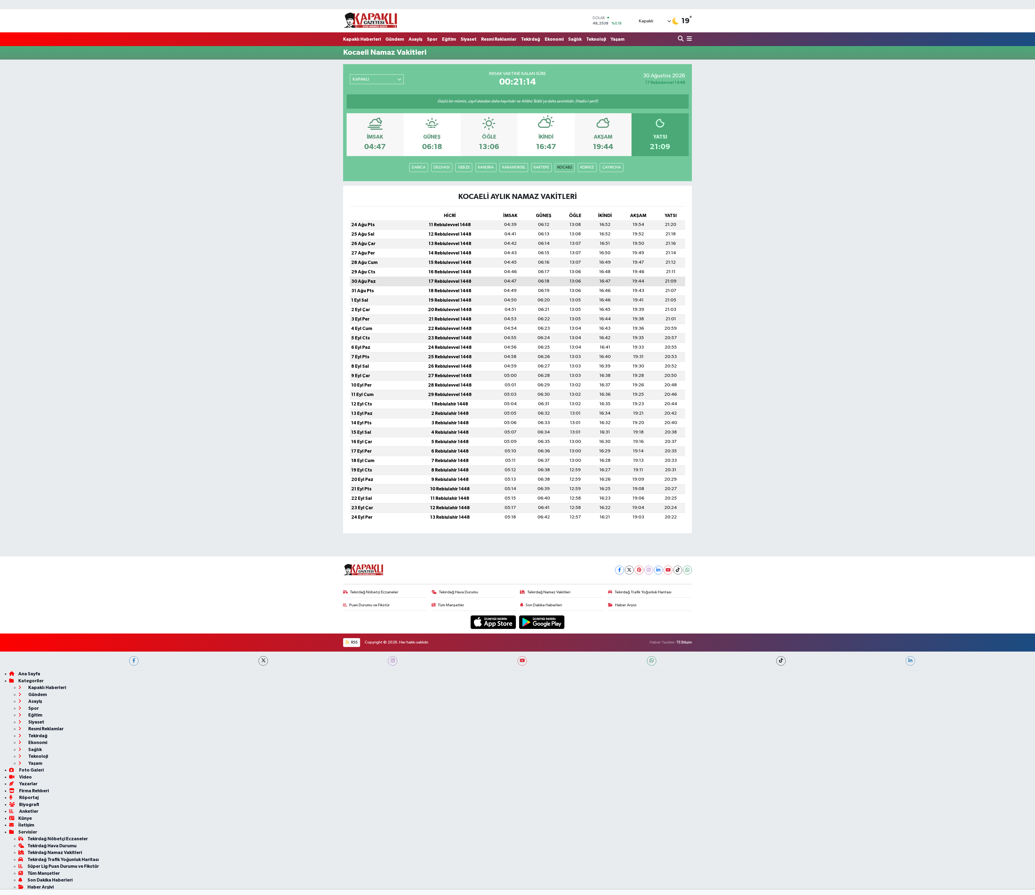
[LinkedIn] (658, 570)
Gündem (394, 39)
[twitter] (263, 661)
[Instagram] (648, 570)
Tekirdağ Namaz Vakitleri (548, 592)
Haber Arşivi (625, 605)
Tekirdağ (530, 39)
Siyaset (469, 39)
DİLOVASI (442, 167)
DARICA (419, 167)
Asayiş (415, 39)
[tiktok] (781, 661)
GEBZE (464, 167)
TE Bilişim (684, 642)
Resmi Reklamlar (498, 39)
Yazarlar (27, 784)
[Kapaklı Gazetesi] (370, 20)
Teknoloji (596, 39)
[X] (629, 570)
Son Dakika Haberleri (544, 605)
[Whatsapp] (687, 570)
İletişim (26, 825)
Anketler (28, 811)
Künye (25, 818)
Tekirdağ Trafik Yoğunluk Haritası (643, 592)
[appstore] (494, 622)
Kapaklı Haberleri (362, 39)
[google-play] (542, 622)
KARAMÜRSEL (514, 167)
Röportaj (28, 797)
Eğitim (449, 39)
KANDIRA (486, 167)
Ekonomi (554, 39)
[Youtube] (668, 570)
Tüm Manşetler (451, 605)
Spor (432, 39)
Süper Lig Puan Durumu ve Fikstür (63, 866)
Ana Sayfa (29, 674)
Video (25, 777)
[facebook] (134, 661)
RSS (354, 642)
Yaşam (617, 39)
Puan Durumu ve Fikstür (369, 605)
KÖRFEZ (587, 167)
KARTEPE (541, 167)
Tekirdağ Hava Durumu (458, 592)
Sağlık (575, 39)
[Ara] (681, 39)
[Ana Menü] (688, 39)
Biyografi (28, 804)
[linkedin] (910, 661)
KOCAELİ (564, 167)
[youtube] (522, 661)
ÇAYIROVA (611, 167)
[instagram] (392, 661)
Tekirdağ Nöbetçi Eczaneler (374, 592)
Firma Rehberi (33, 791)
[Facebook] (619, 570)
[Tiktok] (677, 570)
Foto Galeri (31, 770)
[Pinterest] (638, 570)
